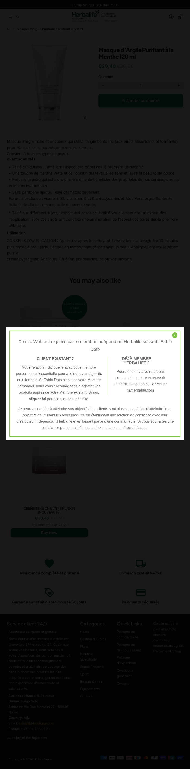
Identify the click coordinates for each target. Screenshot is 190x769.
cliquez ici (37, 399)
